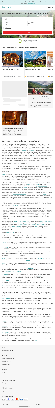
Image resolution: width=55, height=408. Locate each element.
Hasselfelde (41, 258)
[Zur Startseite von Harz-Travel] (6, 7)
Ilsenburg (4, 242)
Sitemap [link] (4, 382)
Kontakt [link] (4, 372)
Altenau (24, 150)
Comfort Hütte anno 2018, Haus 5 (11, 69)
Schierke (4, 338)
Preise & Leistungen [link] (7, 361)
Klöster (25, 187)
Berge (39, 276)
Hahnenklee (5, 247)
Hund (36, 226)
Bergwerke (15, 205)
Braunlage (4, 326)
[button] (27, 28)
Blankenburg (5, 263)
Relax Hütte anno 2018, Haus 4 (33, 69)
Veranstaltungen (10, 232)
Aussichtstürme (24, 169)
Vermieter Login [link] (6, 364)
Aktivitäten (26, 221)
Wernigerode (32, 150)
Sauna (28, 260)
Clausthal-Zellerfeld (7, 280)
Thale (3, 285)
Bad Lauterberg (6, 298)
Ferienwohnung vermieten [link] (8, 358)
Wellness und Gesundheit (19, 194)
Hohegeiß (4, 252)
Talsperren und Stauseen (46, 221)
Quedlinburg (30, 184)
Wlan (34, 155)
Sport (3, 174)
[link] (27, 32)
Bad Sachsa (5, 274)
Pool (18, 198)
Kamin (36, 340)
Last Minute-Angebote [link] (7, 350)
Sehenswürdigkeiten (22, 224)
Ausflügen (30, 268)
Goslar (37, 184)
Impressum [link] (5, 374)
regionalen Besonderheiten (37, 224)
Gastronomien (17, 221)
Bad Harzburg (5, 332)
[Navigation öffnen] (52, 7)
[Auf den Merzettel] (21, 52)
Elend (3, 258)
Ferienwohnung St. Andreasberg (12, 271)
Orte (44, 194)
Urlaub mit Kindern (16, 226)
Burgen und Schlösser (41, 186)
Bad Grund (4, 321)
